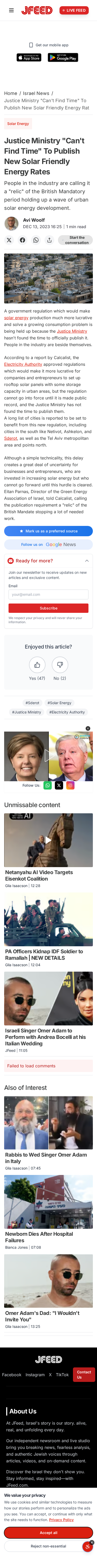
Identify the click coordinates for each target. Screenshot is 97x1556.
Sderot (10, 438)
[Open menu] (11, 10)
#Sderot (32, 703)
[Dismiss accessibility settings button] (91, 1542)
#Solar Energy (59, 703)
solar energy (16, 317)
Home (10, 93)
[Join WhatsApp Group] (47, 785)
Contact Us (84, 1374)
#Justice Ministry (26, 712)
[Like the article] (37, 665)
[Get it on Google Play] (63, 57)
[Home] (37, 10)
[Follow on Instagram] (70, 785)
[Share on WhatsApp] (36, 240)
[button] (88, 728)
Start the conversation (77, 240)
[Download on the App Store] (29, 57)
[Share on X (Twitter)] (9, 240)
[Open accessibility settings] (88, 1547)
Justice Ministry (72, 331)
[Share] (49, 240)
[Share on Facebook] (22, 240)
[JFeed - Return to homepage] (48, 1359)
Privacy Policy (61, 1519)
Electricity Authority (23, 364)
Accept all (48, 1532)
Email (13, 586)
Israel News (36, 93)
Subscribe (48, 608)
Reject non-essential (48, 1546)
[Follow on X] (59, 785)
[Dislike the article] (60, 665)
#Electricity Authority (67, 712)
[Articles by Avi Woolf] (11, 223)
